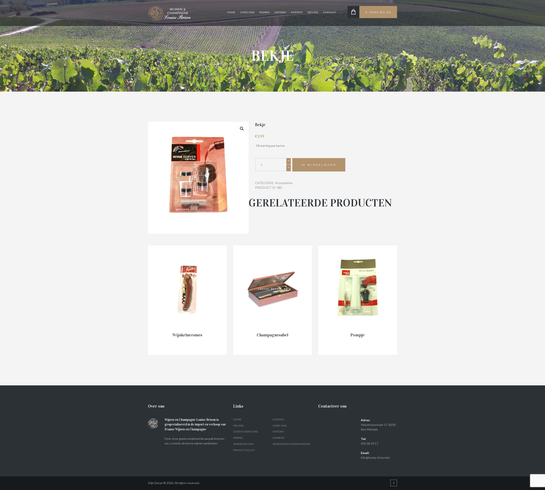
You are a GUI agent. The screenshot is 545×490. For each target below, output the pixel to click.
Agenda (297, 12)
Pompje (357, 334)
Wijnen (264, 12)
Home (231, 12)
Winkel (238, 437)
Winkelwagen (243, 443)
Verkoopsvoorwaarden (291, 443)
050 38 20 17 (369, 443)
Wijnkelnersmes (187, 334)
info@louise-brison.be (375, 457)
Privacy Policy (244, 450)
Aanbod (278, 437)
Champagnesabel (272, 334)
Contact (329, 12)
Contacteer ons (245, 431)
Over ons (247, 12)
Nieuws (312, 12)
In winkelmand (319, 164)
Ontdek (280, 12)
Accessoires (284, 183)
